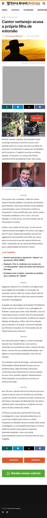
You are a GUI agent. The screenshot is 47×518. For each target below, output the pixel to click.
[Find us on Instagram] (7, 512)
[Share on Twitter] (29, 107)
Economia (28, 10)
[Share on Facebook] (40, 107)
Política (15, 10)
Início (4, 17)
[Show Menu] (3, 3)
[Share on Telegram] (18, 107)
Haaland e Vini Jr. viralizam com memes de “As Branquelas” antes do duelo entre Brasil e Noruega (24, 266)
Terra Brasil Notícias (13, 36)
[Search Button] (44, 3)
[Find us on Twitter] (3, 512)
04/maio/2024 (33, 36)
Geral (4, 10)
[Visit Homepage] (23, 3)
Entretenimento (13, 17)
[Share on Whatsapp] (7, 107)
